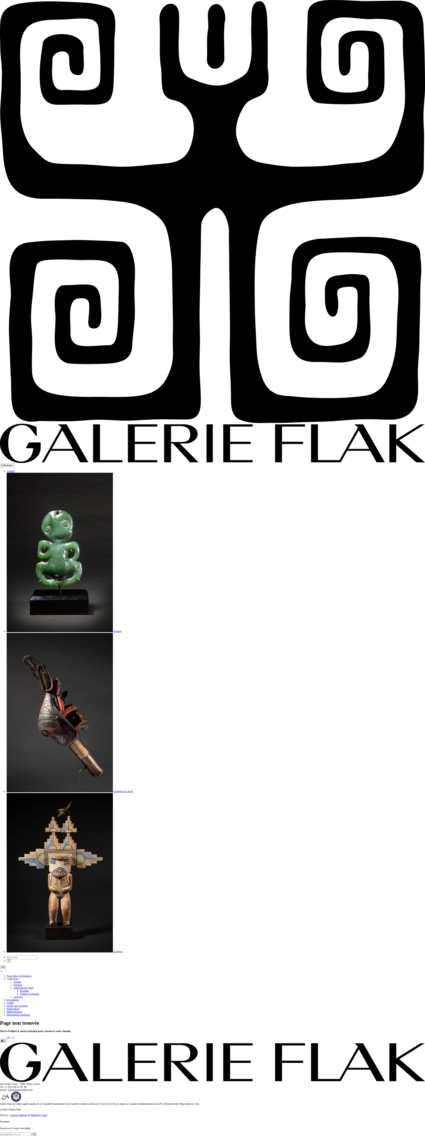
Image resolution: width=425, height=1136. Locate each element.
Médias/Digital (14, 1011)
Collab (10, 1002)
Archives (18, 996)
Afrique (11, 471)
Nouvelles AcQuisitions (19, 976)
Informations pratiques (18, 1014)
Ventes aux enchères (17, 1005)
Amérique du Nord (23, 988)
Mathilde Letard (39, 1115)
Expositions (13, 999)
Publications (13, 1008)
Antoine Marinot (18, 1115)
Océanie (17, 985)
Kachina (24, 990)
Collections (6, 465)
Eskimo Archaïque (29, 993)
